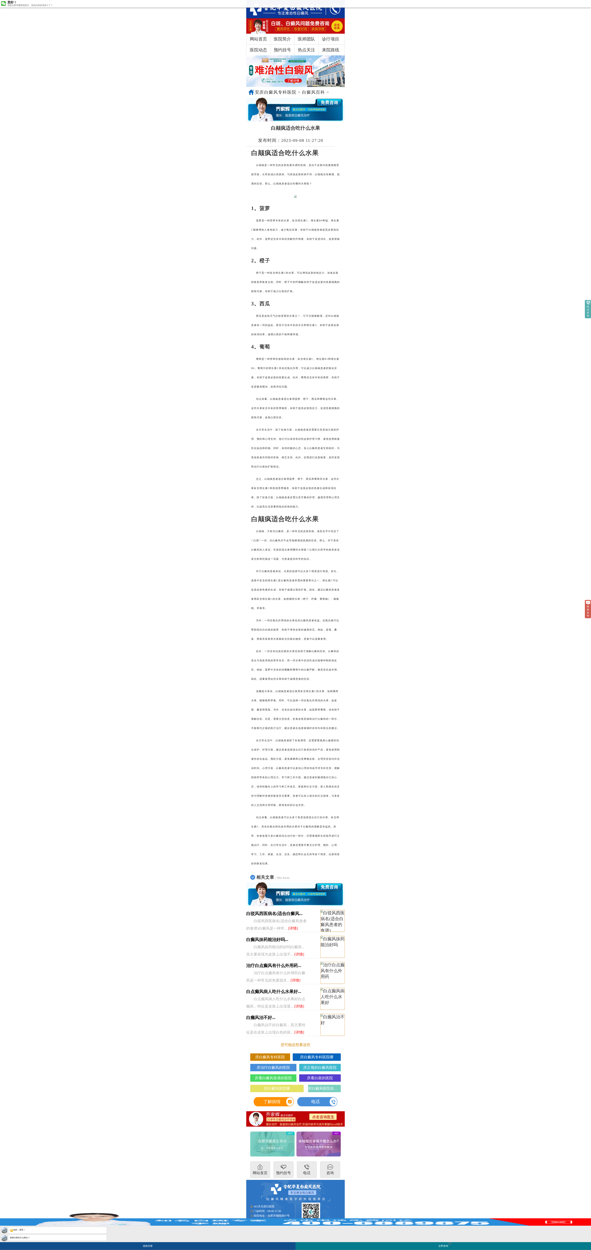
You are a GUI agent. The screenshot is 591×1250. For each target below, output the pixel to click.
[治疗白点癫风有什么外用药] (333, 973)
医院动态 (258, 50)
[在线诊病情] (295, 110)
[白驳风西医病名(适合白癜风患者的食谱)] (333, 921)
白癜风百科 (313, 92)
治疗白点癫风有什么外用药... (273, 965)
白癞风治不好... (260, 1017)
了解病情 (272, 1101)
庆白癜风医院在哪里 (324, 1088)
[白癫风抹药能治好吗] (333, 947)
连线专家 (148, 1246)
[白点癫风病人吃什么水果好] (333, 999)
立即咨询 (444, 1244)
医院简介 (282, 39)
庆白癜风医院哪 (277, 1088)
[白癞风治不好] (333, 1025)
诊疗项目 (330, 39)
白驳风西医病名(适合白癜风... (274, 913)
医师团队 (306, 39)
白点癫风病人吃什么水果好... (273, 991)
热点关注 (306, 50)
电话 (315, 1101)
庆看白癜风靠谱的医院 (273, 1078)
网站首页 (258, 39)
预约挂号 (282, 50)
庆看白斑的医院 (320, 1078)
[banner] (295, 71)
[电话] (332, 9)
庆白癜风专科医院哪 (316, 1057)
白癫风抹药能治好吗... (267, 939)
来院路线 (330, 50)
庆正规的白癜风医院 (320, 1068)
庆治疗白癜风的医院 (273, 1068)
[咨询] (282, 9)
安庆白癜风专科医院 (275, 92)
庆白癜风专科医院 (270, 1057)
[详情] (293, 928)
